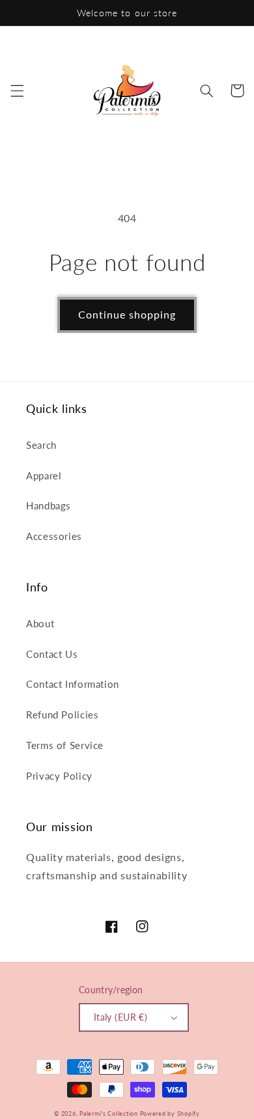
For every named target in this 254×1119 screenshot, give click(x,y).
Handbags (48, 505)
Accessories (54, 536)
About (40, 623)
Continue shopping (127, 314)
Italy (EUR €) (120, 1017)
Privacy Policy (59, 776)
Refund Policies (62, 714)
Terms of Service (65, 745)
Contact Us (52, 654)
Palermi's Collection (109, 1113)
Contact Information (72, 684)
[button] (17, 91)
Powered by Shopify (170, 1113)
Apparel (43, 475)
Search (41, 445)
